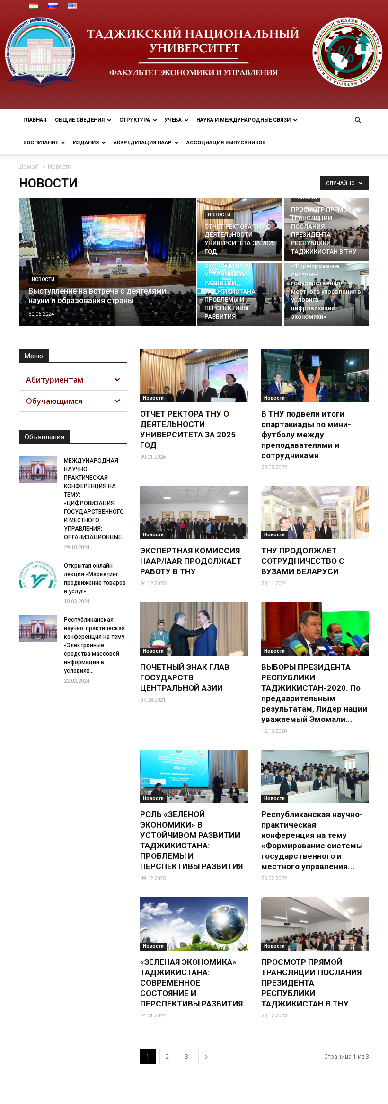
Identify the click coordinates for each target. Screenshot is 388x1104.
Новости (43, 279)
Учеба (173, 120)
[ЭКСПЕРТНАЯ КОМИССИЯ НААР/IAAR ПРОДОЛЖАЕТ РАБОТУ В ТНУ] (194, 513)
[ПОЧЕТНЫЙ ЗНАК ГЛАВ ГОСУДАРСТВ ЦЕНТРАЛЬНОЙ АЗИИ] (194, 629)
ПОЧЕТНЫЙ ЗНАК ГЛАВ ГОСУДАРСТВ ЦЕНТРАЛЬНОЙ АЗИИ (184, 677)
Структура (134, 120)
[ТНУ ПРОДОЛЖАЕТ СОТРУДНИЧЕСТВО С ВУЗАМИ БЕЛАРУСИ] (315, 513)
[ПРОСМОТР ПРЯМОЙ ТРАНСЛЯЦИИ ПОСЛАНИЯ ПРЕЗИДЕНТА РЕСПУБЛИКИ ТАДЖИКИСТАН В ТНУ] (326, 229)
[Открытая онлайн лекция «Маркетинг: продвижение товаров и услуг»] (38, 574)
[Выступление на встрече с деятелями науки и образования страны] (107, 274)
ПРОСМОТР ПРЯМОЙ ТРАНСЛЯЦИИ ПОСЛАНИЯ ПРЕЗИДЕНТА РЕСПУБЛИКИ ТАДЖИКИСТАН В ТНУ (311, 982)
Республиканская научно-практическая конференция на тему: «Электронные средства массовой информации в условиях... (95, 645)
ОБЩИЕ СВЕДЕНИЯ (80, 120)
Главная (34, 120)
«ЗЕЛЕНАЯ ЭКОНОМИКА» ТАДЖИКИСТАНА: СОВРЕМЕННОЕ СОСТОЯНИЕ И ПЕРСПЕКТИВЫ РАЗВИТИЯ (191, 982)
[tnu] (194, 54)
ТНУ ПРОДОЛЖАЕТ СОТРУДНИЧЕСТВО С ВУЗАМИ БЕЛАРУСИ (302, 561)
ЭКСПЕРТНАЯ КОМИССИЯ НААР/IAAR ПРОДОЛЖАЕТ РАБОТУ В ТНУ (191, 561)
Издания (86, 143)
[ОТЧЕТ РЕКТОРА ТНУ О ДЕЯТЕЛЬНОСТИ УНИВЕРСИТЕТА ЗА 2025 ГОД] (239, 229)
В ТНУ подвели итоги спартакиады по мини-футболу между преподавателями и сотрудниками (306, 434)
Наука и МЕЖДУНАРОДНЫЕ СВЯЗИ (243, 120)
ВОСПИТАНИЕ (40, 143)
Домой (29, 166)
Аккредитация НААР (143, 143)
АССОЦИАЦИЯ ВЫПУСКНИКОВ (225, 143)
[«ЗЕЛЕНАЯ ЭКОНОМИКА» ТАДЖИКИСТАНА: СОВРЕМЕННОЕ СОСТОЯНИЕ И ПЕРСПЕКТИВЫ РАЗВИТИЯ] (194, 924)
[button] (357, 120)
